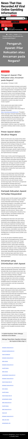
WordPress (12, 434)
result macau (5, 392)
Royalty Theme (15, 436)
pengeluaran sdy (6, 423)
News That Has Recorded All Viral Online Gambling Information (13, 8)
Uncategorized (5, 71)
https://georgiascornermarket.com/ (10, 112)
